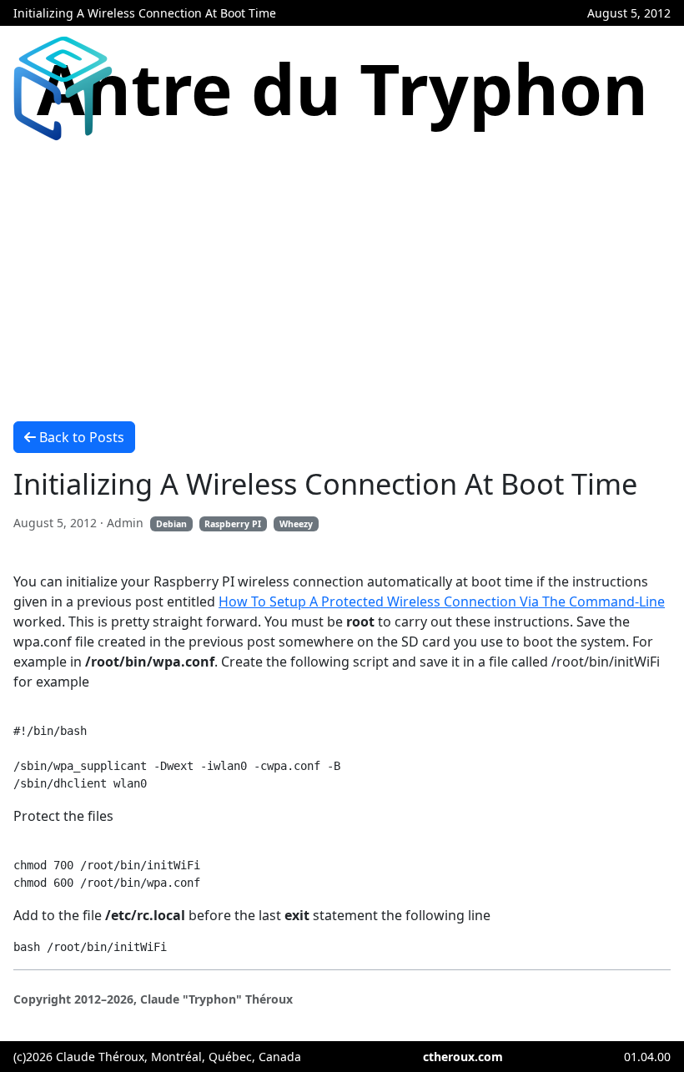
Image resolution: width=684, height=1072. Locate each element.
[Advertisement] (342, 276)
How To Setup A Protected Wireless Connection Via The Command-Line (442, 601)
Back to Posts (81, 437)
